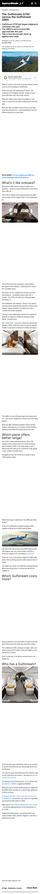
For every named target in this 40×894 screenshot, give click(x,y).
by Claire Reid (6, 42)
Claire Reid (32, 887)
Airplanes (5, 10)
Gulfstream (30, 553)
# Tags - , (12, 888)
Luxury (19, 888)
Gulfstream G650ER (10, 784)
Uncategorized (14, 10)
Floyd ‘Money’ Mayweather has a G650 (24, 805)
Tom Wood (11, 48)
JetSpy (27, 781)
